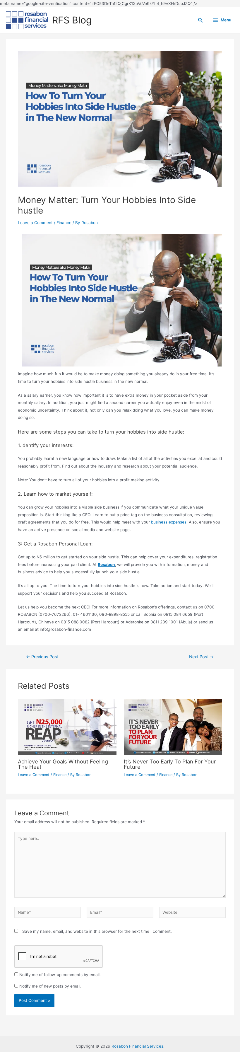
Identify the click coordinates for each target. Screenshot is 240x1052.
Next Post (201, 657)
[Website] (192, 913)
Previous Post (42, 657)
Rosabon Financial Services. (138, 1046)
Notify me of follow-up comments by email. (60, 974)
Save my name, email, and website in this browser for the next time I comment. (97, 931)
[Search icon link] (200, 20)
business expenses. (170, 522)
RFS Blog (72, 20)
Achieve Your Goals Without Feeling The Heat (63, 764)
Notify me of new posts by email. (50, 986)
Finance (63, 222)
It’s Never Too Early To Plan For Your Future (170, 764)
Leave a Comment (35, 222)
